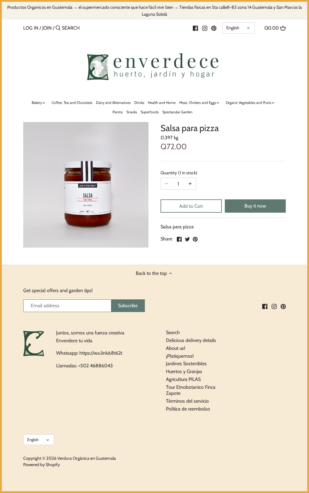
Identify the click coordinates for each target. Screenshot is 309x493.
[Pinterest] (213, 28)
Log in (30, 28)
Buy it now (255, 206)
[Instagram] (204, 28)
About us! (175, 348)
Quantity (178, 173)
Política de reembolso (188, 409)
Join (47, 28)
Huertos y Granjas (184, 371)
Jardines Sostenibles (186, 363)
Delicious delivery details (191, 340)
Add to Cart (191, 206)
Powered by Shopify (41, 464)
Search (173, 332)
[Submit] (58, 28)
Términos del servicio (187, 401)
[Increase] (190, 183)
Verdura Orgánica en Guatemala (86, 458)
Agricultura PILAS (183, 379)
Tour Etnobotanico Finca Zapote (190, 390)
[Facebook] (195, 28)
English (232, 28)
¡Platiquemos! (180, 356)
